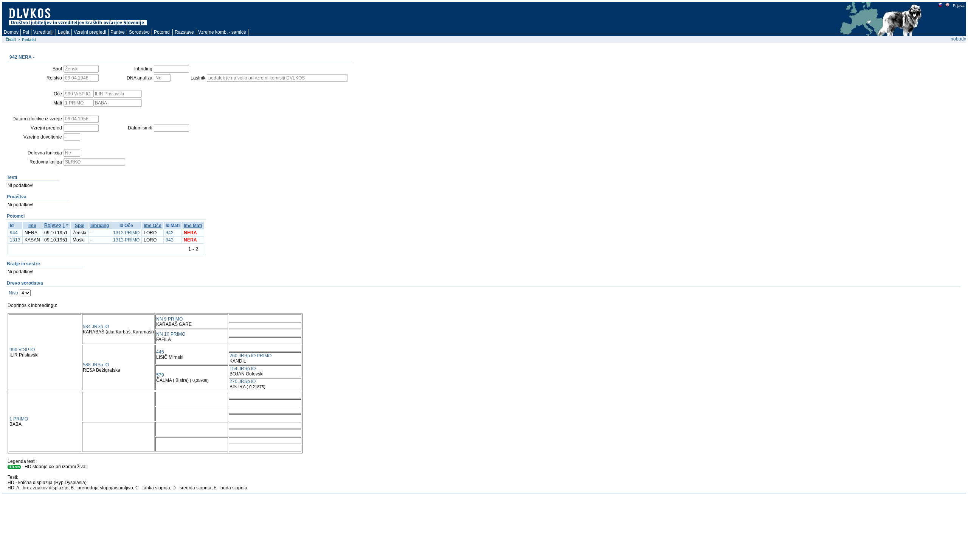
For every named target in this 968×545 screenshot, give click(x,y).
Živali (11, 39)
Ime (32, 225)
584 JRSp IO (96, 326)
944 (14, 232)
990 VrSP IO (22, 349)
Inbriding (99, 225)
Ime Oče (152, 225)
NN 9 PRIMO (169, 319)
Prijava (959, 5)
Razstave (184, 32)
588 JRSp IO (96, 364)
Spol (79, 225)
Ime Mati (193, 225)
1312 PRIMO (126, 232)
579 (160, 375)
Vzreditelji (43, 32)
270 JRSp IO (243, 381)
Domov (11, 32)
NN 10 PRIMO (170, 334)
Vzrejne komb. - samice (222, 32)
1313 (15, 240)
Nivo (13, 293)
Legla (64, 32)
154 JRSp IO (243, 368)
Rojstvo (52, 225)
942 (170, 232)
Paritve (117, 32)
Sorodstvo (139, 32)
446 (160, 352)
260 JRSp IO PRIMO (250, 355)
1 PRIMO (18, 419)
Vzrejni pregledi (90, 32)
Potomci (162, 32)
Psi (26, 32)
